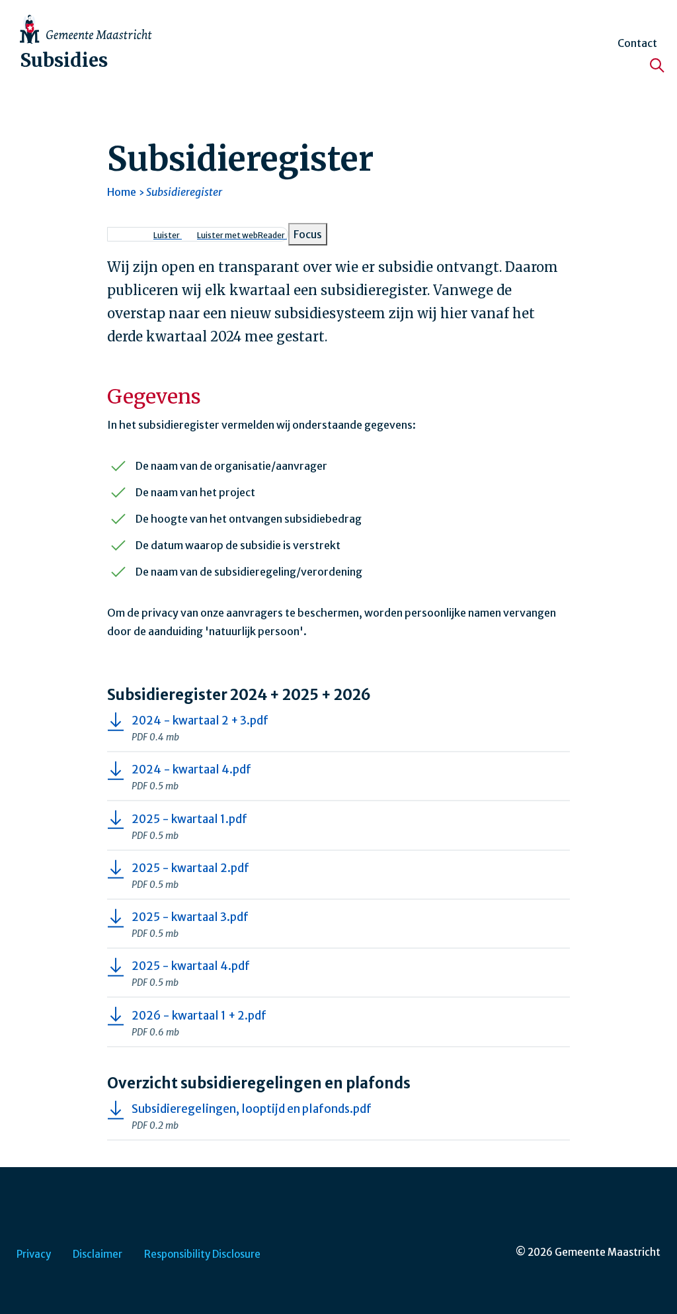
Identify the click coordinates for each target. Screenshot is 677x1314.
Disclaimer (97, 1254)
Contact (637, 43)
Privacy (34, 1254)
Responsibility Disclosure (202, 1254)
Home (121, 191)
